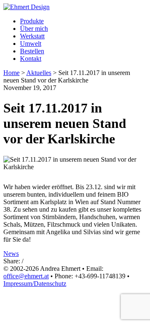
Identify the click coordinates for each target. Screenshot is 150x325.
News (11, 253)
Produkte (32, 21)
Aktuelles (38, 72)
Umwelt (30, 43)
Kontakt (30, 58)
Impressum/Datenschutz (34, 283)
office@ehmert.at (26, 276)
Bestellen (32, 51)
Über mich (34, 28)
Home (11, 72)
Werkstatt (32, 36)
